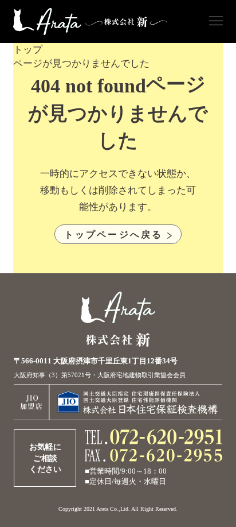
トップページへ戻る (113, 234)
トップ (27, 49)
